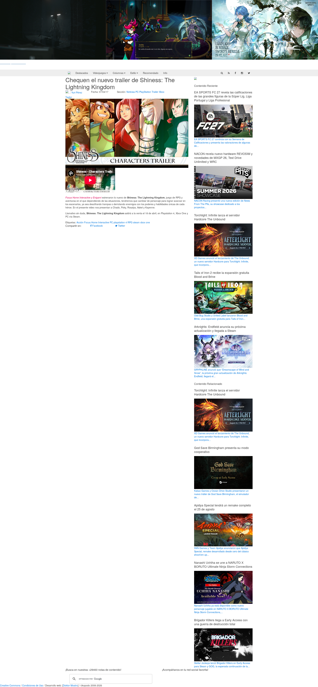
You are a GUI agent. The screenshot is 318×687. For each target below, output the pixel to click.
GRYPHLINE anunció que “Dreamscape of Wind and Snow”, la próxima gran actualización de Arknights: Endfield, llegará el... (221, 373)
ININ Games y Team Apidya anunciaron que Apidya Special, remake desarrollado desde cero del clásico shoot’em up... (221, 551)
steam (136, 222)
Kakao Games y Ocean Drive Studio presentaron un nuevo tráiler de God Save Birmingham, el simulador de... (221, 494)
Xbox (161, 91)
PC (137, 91)
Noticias (131, 91)
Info (165, 73)
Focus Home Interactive (96, 222)
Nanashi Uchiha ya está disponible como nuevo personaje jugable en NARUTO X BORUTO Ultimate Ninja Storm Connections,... (221, 609)
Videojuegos (99, 73)
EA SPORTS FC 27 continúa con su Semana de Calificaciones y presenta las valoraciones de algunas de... (222, 142)
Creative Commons (10, 685)
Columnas (118, 73)
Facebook (97, 225)
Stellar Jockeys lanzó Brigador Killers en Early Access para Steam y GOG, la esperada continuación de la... (222, 664)
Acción (80, 222)
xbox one (145, 222)
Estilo (133, 73)
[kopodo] (69, 73)
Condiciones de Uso (32, 685)
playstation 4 (120, 222)
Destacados (82, 73)
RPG (130, 222)
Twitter (121, 225)
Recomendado (150, 73)
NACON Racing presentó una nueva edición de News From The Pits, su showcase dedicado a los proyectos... (222, 204)
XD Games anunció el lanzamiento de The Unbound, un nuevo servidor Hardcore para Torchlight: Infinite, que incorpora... (221, 261)
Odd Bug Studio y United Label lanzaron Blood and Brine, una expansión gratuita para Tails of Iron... (220, 317)
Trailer (155, 91)
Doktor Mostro (70, 685)
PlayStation (145, 91)
